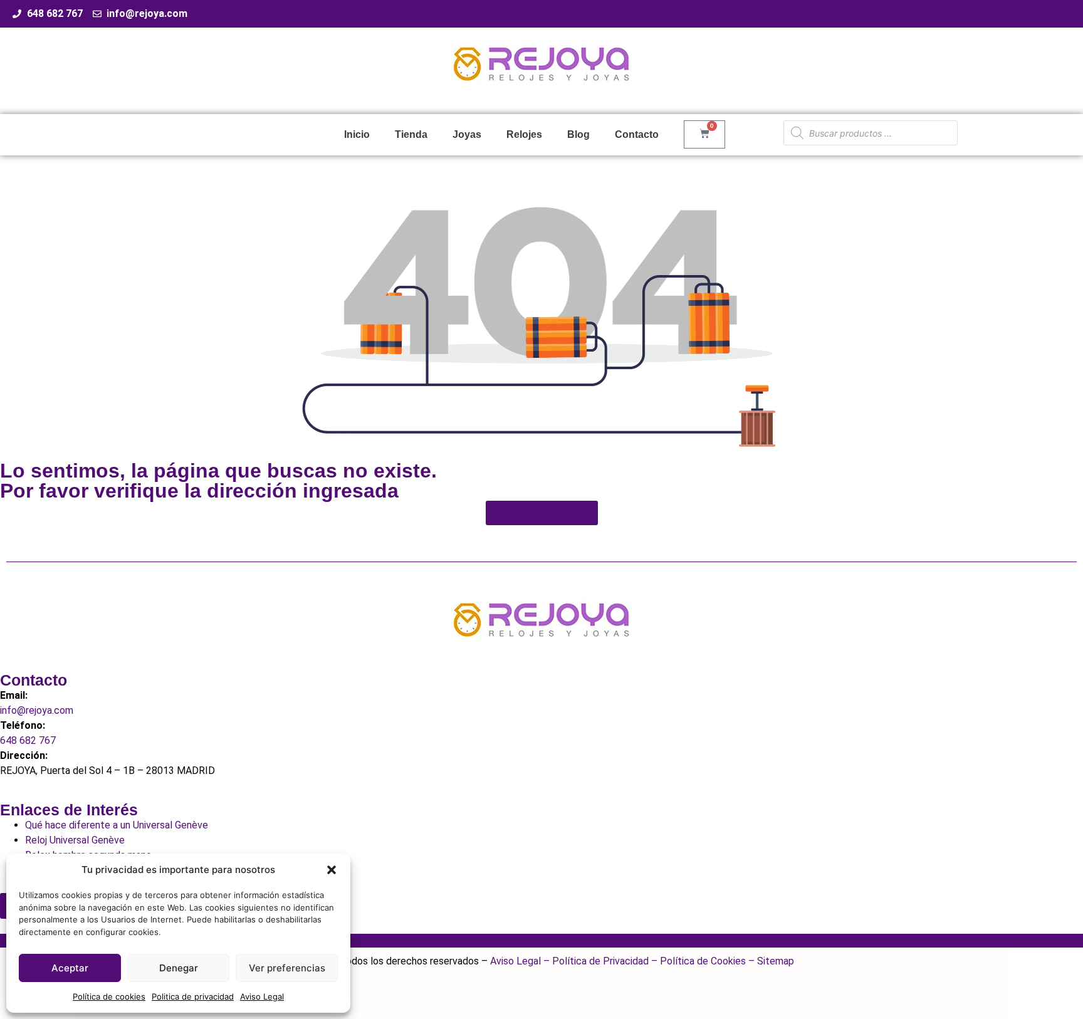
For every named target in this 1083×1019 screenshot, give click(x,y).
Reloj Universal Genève (75, 840)
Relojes (524, 134)
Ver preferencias (287, 968)
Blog (578, 134)
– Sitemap (770, 961)
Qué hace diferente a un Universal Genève (116, 825)
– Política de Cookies (697, 961)
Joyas (467, 134)
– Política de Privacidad (595, 961)
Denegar (178, 968)
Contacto (637, 134)
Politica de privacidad (193, 996)
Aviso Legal (262, 996)
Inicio (357, 134)
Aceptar (69, 968)
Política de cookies (109, 996)
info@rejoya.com (36, 710)
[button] (331, 870)
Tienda (411, 134)
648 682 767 (28, 740)
